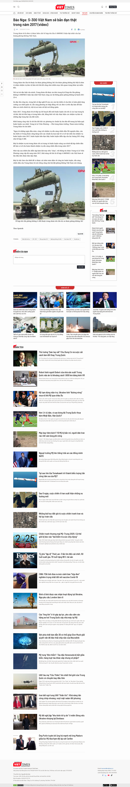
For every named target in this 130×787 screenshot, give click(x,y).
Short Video (76, 13)
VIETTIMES (65, 7)
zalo (105, 775)
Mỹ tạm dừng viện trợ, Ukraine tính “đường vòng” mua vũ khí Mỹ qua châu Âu (98, 247)
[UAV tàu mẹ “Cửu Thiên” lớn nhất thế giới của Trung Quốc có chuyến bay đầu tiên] (25, 681)
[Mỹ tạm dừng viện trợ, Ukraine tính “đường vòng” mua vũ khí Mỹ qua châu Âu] (110, 246)
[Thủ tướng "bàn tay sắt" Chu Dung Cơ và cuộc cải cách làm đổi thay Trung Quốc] (110, 217)
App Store (106, 785)
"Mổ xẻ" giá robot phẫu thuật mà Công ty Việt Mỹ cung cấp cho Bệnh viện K (24, 336)
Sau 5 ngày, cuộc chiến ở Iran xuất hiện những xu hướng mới (100, 130)
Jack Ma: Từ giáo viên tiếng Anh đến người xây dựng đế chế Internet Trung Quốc (104, 312)
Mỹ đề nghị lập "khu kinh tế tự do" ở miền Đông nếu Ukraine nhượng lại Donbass (61, 717)
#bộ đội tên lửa (26, 239)
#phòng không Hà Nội (56, 239)
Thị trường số (65, 13)
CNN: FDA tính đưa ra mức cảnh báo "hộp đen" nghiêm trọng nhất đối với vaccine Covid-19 (59, 575)
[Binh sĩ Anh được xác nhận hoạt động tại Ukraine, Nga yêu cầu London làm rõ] (25, 601)
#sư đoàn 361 (67, 239)
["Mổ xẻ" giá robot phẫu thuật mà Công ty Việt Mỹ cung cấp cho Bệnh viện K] (25, 325)
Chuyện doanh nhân (96, 13)
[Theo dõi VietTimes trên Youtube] (108, 775)
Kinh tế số (37, 13)
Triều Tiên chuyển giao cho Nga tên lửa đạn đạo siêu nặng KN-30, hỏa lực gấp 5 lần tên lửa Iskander (78, 336)
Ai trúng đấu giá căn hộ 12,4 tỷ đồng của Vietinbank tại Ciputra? (51, 335)
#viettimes (76, 239)
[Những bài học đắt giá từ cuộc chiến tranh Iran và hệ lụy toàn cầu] (103, 142)
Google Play (113, 785)
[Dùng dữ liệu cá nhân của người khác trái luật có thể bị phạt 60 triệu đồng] (78, 300)
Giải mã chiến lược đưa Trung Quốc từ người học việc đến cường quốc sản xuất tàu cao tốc (24, 312)
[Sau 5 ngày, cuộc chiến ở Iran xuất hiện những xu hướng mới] (103, 118)
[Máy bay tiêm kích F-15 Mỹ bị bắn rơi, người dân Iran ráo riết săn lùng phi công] (103, 189)
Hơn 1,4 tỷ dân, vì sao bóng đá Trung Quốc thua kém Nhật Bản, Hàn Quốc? (100, 177)
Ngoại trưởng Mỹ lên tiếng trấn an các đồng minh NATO (61, 454)
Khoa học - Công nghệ (50, 13)
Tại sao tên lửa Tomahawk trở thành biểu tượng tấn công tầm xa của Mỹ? (100, 106)
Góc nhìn (29, 13)
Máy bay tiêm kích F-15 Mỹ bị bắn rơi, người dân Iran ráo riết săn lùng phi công (100, 201)
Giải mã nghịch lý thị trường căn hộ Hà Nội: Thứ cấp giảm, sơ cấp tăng (104, 335)
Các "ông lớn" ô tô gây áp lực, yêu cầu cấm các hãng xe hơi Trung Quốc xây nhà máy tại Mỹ (59, 616)
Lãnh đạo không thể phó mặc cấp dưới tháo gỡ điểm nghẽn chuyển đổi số (51, 312)
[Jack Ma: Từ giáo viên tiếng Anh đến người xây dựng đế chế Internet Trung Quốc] (105, 300)
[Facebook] (72, 29)
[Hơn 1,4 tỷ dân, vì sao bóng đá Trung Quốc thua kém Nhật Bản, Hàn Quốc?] (103, 166)
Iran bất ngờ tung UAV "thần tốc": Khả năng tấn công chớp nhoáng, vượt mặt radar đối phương (60, 697)
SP (17, 29)
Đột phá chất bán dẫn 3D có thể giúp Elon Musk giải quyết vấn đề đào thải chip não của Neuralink (62, 636)
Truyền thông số (111, 13)
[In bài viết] (75, 29)
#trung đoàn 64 (44, 239)
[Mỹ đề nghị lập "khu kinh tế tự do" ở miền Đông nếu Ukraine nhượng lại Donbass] (25, 722)
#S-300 (35, 239)
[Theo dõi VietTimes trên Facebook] (103, 775)
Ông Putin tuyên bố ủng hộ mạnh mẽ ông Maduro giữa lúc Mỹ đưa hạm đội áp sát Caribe (61, 737)
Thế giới (84, 13)
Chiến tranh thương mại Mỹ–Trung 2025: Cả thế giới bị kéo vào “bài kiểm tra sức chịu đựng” (60, 535)
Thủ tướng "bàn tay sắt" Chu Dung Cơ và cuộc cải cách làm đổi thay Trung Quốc (98, 219)
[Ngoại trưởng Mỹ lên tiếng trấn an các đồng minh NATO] (25, 459)
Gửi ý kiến (80, 267)
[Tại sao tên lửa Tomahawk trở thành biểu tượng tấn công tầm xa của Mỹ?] (103, 95)
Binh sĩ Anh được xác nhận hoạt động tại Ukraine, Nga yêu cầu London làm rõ (61, 596)
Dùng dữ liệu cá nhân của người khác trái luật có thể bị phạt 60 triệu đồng (78, 310)
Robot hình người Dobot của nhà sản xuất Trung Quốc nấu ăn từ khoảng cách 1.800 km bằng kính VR (98, 233)
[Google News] (81, 29)
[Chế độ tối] (106, 7)
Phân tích (18, 347)
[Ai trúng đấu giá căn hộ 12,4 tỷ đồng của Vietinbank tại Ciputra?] (52, 325)
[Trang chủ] (14, 13)
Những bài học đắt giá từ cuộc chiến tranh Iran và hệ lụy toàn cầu (100, 154)
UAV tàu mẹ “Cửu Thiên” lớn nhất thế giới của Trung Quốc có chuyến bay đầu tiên (62, 676)
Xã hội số (20, 13)
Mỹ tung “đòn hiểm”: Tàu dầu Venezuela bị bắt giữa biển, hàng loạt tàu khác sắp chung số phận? (61, 656)
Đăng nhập (113, 6)
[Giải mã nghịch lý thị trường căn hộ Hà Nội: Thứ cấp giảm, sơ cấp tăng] (105, 325)
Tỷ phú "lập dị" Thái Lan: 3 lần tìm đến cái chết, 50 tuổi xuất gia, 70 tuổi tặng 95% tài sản (61, 555)
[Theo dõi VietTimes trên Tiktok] (111, 775)
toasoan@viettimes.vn (107, 768)
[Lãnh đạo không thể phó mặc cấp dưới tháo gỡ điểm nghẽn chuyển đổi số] (52, 300)
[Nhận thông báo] (102, 7)
